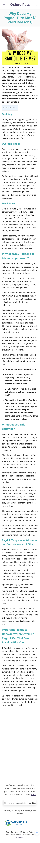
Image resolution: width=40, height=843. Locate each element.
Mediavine (20, 838)
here (33, 794)
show (14, 108)
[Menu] (4, 4)
